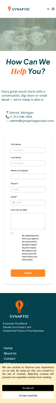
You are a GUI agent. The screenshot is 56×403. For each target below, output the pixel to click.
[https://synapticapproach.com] (18, 9)
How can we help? (19, 210)
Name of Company (19, 170)
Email (14, 197)
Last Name (16, 157)
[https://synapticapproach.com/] (28, 308)
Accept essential (28, 395)
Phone (14, 183)
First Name (16, 144)
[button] (53, 9)
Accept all (28, 387)
